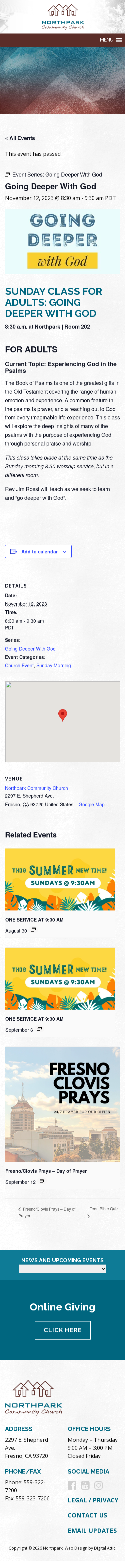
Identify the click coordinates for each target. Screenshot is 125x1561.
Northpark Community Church (36, 788)
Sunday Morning (53, 665)
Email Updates (92, 1530)
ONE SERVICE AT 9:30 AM (34, 919)
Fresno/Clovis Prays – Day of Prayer (46, 1170)
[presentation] (60, 879)
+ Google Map (90, 804)
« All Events (20, 138)
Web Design (76, 1548)
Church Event (19, 665)
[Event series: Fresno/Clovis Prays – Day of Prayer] (42, 1181)
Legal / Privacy (93, 1500)
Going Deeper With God (30, 648)
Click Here (63, 1330)
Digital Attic (104, 1548)
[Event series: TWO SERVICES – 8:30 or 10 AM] (33, 930)
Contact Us (87, 1515)
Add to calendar (39, 551)
